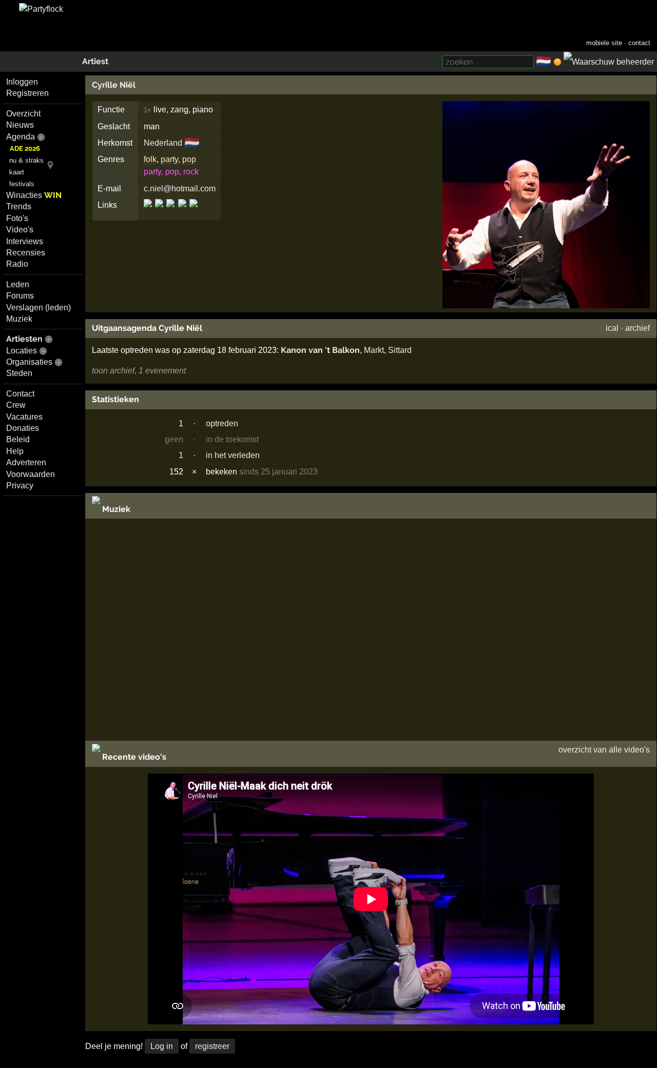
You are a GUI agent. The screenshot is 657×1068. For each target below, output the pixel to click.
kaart (16, 172)
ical (612, 328)
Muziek (19, 318)
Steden (19, 373)
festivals (21, 184)
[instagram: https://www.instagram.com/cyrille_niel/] (170, 212)
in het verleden (233, 455)
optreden (222, 423)
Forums (20, 295)
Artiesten (24, 339)
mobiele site (604, 43)
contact (639, 43)
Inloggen (22, 81)
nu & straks (26, 160)
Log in (161, 1046)
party (169, 159)
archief (637, 328)
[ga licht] (557, 62)
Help (15, 451)
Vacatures (24, 416)
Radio (17, 264)
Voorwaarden (30, 474)
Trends (18, 206)
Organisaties (29, 362)
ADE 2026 (25, 148)
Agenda (20, 136)
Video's (19, 229)
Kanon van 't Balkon (320, 350)
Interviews (24, 241)
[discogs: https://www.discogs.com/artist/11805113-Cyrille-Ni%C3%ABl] (148, 212)
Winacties (34, 195)
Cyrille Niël (114, 85)
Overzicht (23, 113)
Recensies (25, 252)
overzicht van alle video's (604, 749)
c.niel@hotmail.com (180, 188)
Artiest (95, 61)
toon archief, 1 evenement (139, 370)
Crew (16, 405)
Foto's (17, 218)
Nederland (163, 143)
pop (189, 159)
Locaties (21, 350)
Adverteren (26, 462)
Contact (20, 393)
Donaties (22, 428)
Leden (17, 284)
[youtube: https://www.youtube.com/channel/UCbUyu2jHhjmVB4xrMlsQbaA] (193, 212)
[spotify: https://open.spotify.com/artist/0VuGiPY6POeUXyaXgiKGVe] (182, 212)
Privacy (19, 485)
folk (150, 159)
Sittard (400, 350)
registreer (212, 1046)
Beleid (18, 439)
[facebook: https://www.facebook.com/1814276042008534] (159, 212)
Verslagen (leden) (38, 307)
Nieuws (20, 125)
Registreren (27, 93)
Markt (374, 350)
